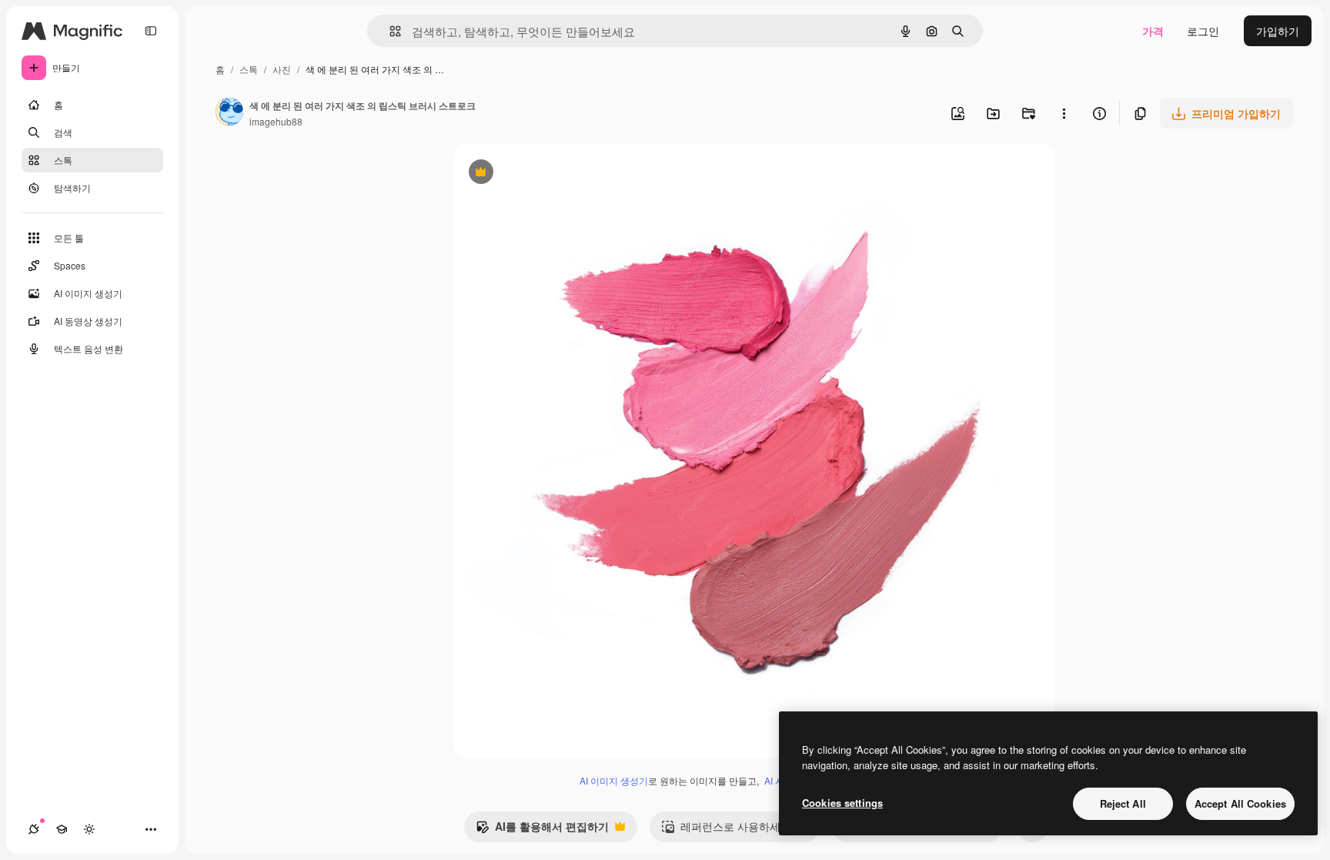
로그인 (1203, 30)
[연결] (34, 829)
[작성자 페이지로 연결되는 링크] (229, 113)
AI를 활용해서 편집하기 (542, 830)
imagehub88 (275, 121)
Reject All (1123, 803)
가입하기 (1277, 30)
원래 (541, 174)
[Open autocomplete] (389, 31)
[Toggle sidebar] (151, 30)
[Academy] (61, 829)
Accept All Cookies (1240, 803)
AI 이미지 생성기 (614, 780)
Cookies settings (842, 802)
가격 (1153, 30)
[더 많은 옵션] (1063, 113)
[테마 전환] (89, 829)
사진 (281, 68)
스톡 (248, 68)
